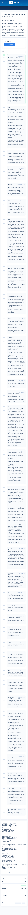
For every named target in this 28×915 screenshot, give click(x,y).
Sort (23, 51)
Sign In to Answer (9, 44)
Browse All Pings (6, 872)
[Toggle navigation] (3, 3)
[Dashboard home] (14, 2)
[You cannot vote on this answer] (4, 57)
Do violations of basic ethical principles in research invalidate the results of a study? (9, 866)
